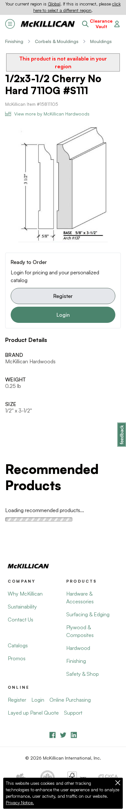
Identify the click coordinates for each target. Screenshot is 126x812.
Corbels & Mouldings (57, 41)
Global (54, 3)
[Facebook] (52, 735)
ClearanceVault (101, 23)
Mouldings (101, 41)
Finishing (14, 41)
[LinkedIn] (74, 735)
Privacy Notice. (20, 802)
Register (63, 296)
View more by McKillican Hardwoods (51, 113)
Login (63, 315)
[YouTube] (63, 735)
